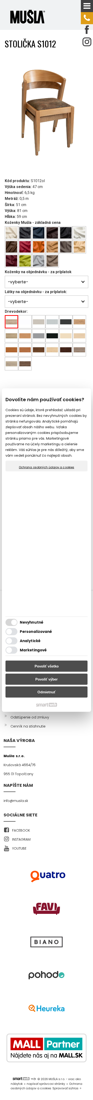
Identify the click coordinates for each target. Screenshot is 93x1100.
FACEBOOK (21, 830)
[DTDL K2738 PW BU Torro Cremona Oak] (11, 336)
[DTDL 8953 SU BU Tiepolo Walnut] (25, 364)
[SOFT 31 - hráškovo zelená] (25, 261)
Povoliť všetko (47, 666)
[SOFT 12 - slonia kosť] (11, 233)
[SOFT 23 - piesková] (79, 247)
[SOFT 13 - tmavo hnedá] (52, 233)
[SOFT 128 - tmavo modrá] (39, 233)
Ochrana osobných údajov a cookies (46, 467)
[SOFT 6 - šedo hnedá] (52, 261)
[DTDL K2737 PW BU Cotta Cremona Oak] (11, 364)
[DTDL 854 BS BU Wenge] (66, 350)
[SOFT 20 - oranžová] (39, 247)
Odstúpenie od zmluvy (29, 717)
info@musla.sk (16, 800)
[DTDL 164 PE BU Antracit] (66, 322)
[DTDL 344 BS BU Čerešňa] (11, 350)
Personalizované (36, 631)
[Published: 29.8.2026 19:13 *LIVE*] (33, 1079)
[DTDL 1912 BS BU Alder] (25, 350)
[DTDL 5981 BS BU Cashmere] (39, 322)
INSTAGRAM (21, 839)
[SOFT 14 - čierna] (66, 233)
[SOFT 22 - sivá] (66, 247)
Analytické (30, 640)
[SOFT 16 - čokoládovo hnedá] (11, 247)
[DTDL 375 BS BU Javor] (52, 350)
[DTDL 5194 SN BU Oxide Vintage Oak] (79, 350)
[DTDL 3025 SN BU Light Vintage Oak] (11, 322)
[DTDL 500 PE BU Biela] (25, 322)
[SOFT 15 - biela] (79, 233)
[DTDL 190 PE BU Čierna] (52, 336)
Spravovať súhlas (65, 1088)
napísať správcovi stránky (46, 1084)
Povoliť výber (46, 679)
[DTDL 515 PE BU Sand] (66, 336)
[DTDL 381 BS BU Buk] (25, 336)
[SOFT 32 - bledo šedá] (39, 261)
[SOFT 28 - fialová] (11, 261)
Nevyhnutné (31, 622)
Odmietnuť (46, 692)
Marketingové (33, 650)
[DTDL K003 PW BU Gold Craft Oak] (79, 322)
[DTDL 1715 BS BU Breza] (79, 336)
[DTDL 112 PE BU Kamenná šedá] (52, 322)
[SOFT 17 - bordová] (25, 247)
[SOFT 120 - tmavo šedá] (25, 233)
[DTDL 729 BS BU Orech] (39, 350)
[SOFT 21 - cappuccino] (52, 247)
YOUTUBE (19, 848)
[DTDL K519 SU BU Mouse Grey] (39, 336)
